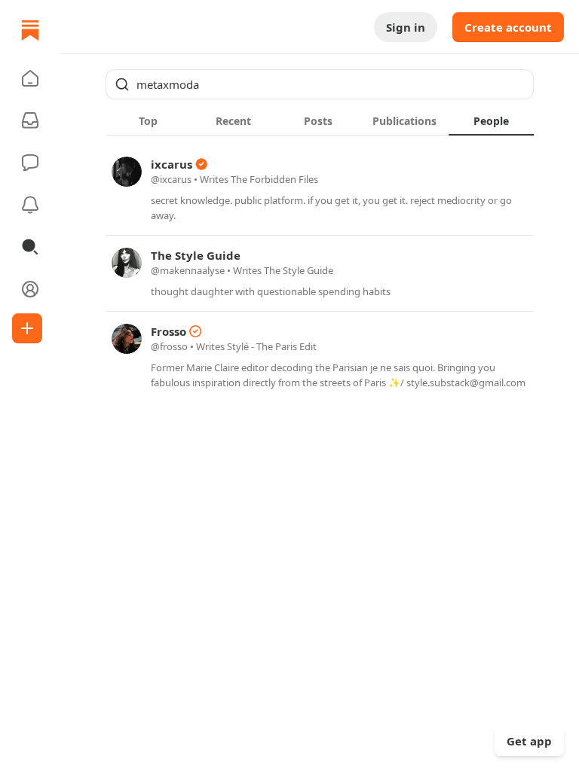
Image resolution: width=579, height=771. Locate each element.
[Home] (30, 30)
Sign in (405, 27)
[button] (30, 78)
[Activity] (30, 205)
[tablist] (320, 120)
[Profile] (30, 289)
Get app (529, 740)
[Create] (27, 328)
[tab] (148, 120)
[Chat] (30, 163)
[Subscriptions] (30, 120)
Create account (508, 27)
